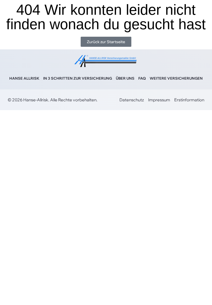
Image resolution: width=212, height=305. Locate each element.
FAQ (142, 78)
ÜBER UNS (125, 78)
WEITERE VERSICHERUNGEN (176, 78)
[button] (11, 293)
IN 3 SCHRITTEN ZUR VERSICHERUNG (77, 78)
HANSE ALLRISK (24, 78)
